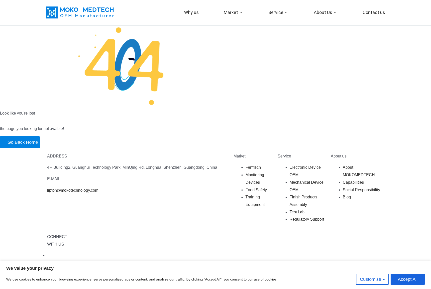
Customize (370, 279)
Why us (191, 12)
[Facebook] (48, 255)
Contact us (374, 12)
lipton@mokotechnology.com (72, 190)
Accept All (408, 279)
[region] (215, 275)
